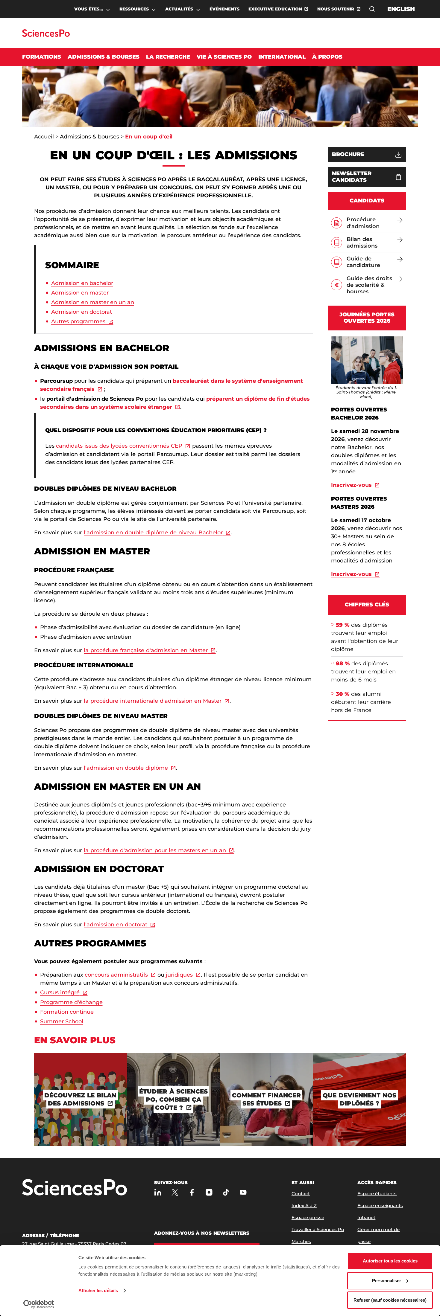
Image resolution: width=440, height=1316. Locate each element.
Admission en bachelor (82, 283)
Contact (301, 1193)
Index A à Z (304, 1205)
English (401, 9)
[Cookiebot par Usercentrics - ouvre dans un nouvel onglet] (39, 1304)
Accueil (44, 136)
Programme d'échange (71, 1002)
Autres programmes (78, 321)
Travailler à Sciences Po (318, 1229)
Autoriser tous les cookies (390, 1260)
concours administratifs (116, 975)
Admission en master (80, 292)
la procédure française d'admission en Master (146, 650)
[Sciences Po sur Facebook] (192, 1192)
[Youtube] (243, 1192)
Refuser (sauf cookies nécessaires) (390, 1300)
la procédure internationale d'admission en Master (152, 701)
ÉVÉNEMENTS (224, 9)
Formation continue (67, 1012)
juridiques (179, 975)
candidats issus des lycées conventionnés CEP (119, 446)
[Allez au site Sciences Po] (46, 35)
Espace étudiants (377, 1193)
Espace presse (308, 1217)
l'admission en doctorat (115, 924)
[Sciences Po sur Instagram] (209, 1192)
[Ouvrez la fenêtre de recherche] (372, 9)
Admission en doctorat (81, 312)
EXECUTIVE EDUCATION (275, 9)
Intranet (366, 1217)
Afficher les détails (98, 1290)
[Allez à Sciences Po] (74, 1188)
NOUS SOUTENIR (335, 9)
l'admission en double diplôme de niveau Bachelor (153, 532)
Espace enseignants (380, 1205)
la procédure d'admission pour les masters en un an (155, 850)
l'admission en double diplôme (126, 768)
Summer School (61, 1021)
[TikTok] (226, 1192)
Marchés (301, 1241)
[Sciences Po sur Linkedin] (158, 1192)
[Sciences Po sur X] (175, 1192)
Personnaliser (386, 1280)
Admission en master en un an (92, 302)
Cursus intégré (60, 992)
